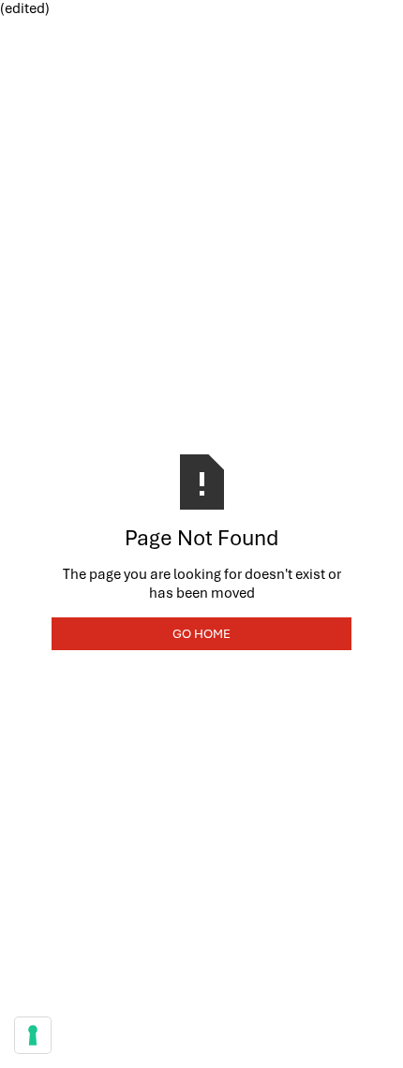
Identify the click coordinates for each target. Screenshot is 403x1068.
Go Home (201, 633)
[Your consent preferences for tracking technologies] (33, 1035)
